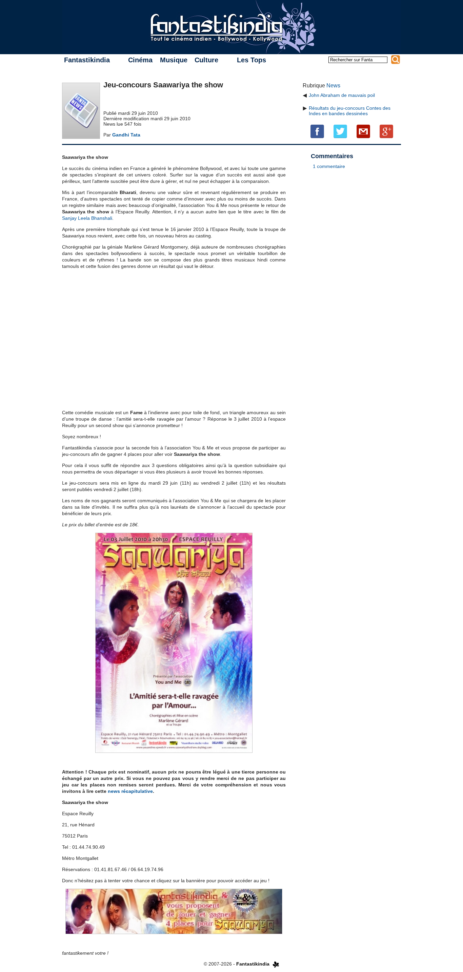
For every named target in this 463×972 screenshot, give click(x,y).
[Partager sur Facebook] (317, 131)
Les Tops (251, 60)
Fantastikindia (87, 60)
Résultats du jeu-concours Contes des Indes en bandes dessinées (349, 110)
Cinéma (140, 60)
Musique (173, 60)
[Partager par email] (363, 131)
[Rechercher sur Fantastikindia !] (395, 59)
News (333, 85)
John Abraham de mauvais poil (342, 95)
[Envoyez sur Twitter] (340, 131)
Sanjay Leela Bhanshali (87, 218)
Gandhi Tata (126, 135)
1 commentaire (329, 166)
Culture (206, 60)
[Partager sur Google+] (386, 131)
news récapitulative (130, 791)
